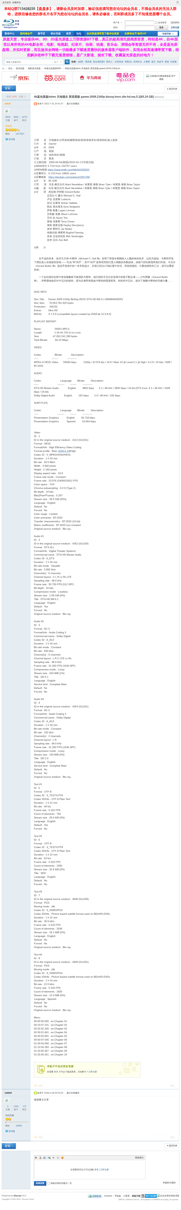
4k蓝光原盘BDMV (52, 68)
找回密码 (175, 22)
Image (44, 1157)
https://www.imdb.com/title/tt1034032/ (68, 169)
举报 (172, 1085)
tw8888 (8, 1093)
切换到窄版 (177, 2)
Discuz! (17, 1195)
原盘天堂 (3, 68)
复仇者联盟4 (99, 61)
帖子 (56, 62)
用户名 (116, 22)
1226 (16, 1106)
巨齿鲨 (173, 61)
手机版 (118, 1195)
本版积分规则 (169, 1182)
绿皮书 (160, 61)
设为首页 (6, 2)
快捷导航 (166, 33)
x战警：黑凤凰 (85, 61)
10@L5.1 (63, 451)
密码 (115, 27)
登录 (56, 1072)
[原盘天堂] (10, 28)
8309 (7, 117)
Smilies (62, 1157)
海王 (153, 61)
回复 (40, 1085)
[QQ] (95, 1195)
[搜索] (66, 62)
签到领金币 (26, 33)
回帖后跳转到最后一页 (61, 1183)
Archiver (108, 1195)
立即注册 (175, 27)
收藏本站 (16, 2)
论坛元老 (9, 1115)
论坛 (78, 33)
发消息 (12, 139)
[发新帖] (9, 88)
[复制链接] (159, 97)
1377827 (20, 134)
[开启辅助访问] (174, 2)
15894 (19, 1125)
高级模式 (139, 1157)
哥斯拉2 (128, 61)
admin (8, 103)
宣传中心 (9, 33)
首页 (68, 33)
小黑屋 (126, 1195)
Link (49, 1157)
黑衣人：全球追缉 (114, 61)
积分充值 (56, 33)
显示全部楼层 (73, 103)
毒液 (167, 61)
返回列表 (173, 89)
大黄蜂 (147, 61)
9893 (16, 117)
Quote (53, 1157)
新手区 (41, 33)
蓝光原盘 (20, 68)
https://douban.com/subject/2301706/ (69, 177)
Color (40, 1157)
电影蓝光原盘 (34, 68)
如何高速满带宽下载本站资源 (103, 33)
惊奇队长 (138, 61)
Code (58, 1157)
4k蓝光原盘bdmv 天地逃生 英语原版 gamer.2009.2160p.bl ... (93, 68)
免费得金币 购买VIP (135, 33)
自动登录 (162, 22)
